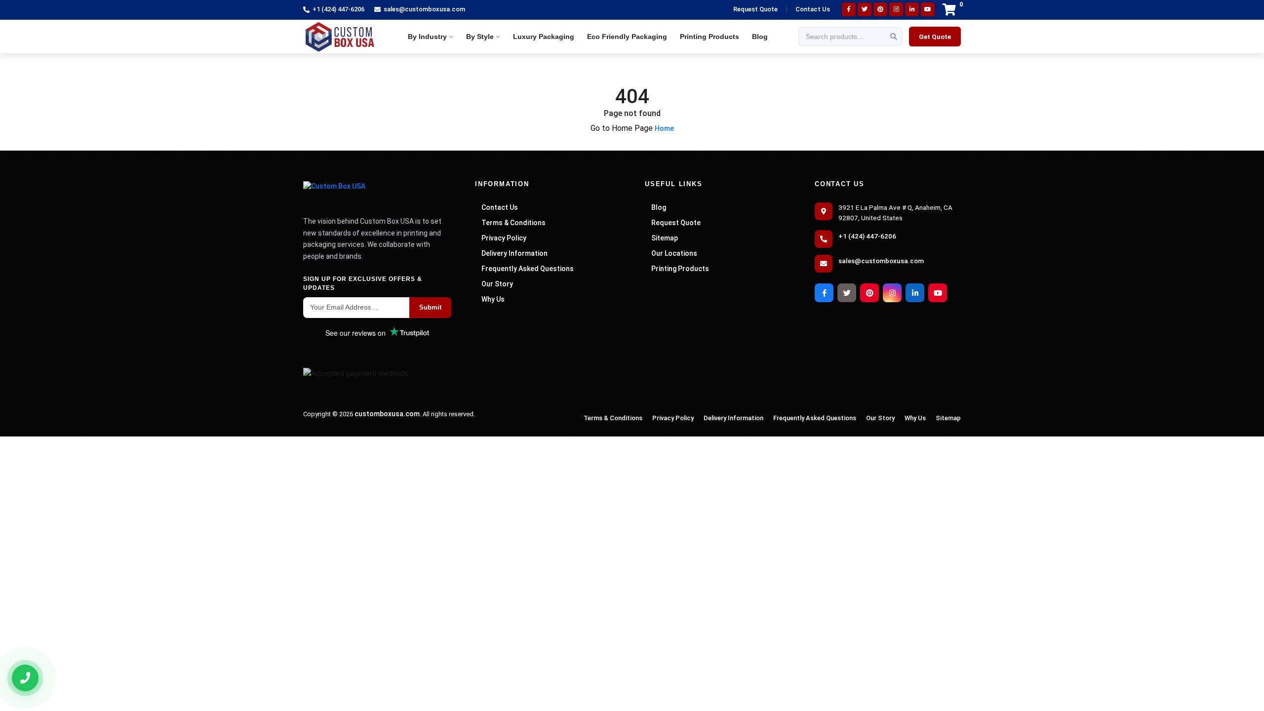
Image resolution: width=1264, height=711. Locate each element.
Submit (430, 307)
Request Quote (755, 9)
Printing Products (709, 36)
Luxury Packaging (543, 36)
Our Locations (674, 253)
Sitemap (664, 238)
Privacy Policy (503, 238)
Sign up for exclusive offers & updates (362, 283)
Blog (760, 36)
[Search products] (893, 37)
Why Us (493, 299)
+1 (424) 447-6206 (338, 9)
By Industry (427, 36)
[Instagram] (896, 9)
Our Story (497, 284)
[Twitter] (864, 9)
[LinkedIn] (912, 9)
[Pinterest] (880, 9)
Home (664, 128)
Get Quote (935, 36)
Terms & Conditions (513, 223)
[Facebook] (849, 9)
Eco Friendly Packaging (627, 36)
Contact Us (812, 9)
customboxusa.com (387, 414)
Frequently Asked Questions (527, 269)
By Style (480, 36)
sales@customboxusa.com (424, 9)
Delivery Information (514, 253)
